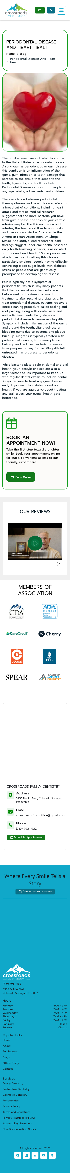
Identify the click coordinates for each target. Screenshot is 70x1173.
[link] (17, 1155)
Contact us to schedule (35, 892)
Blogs (6, 1057)
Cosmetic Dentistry (15, 1095)
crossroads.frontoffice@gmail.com (40, 815)
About (6, 1046)
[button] (61, 10)
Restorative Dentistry (16, 1089)
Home (10, 54)
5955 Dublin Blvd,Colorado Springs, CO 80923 (21, 991)
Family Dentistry (13, 1083)
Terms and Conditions (16, 1112)
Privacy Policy (11, 1106)
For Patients (10, 1051)
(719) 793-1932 (26, 828)
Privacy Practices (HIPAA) (19, 1118)
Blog (23, 54)
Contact (8, 1069)
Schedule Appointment (26, 837)
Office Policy (11, 1063)
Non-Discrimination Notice (19, 1129)
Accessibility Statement (17, 1123)
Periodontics (11, 1101)
